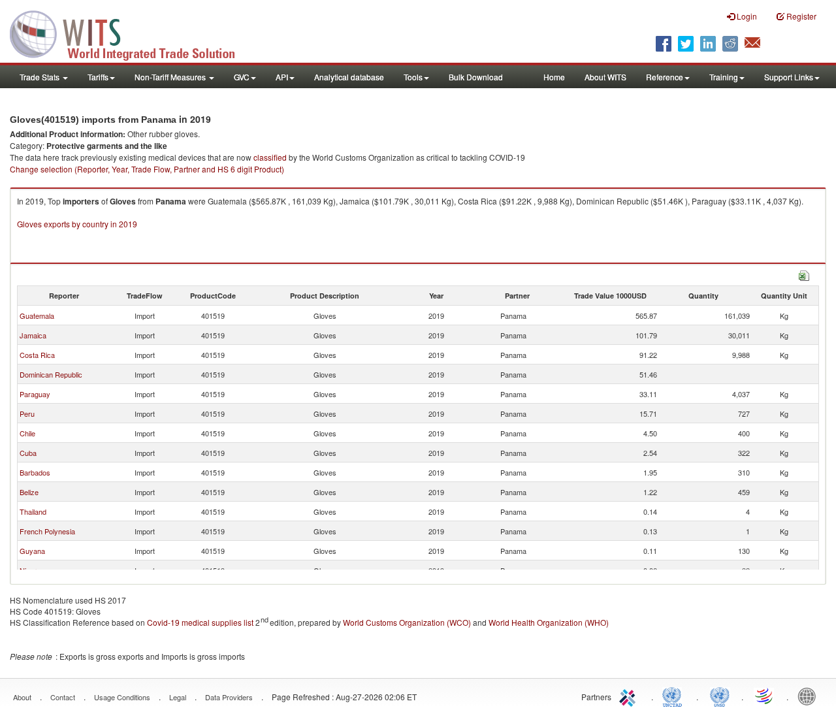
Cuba (28, 452)
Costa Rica (37, 354)
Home (554, 76)
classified (270, 157)
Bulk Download (476, 76)
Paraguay (35, 394)
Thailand (33, 511)
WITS (130, 32)
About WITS (605, 76)
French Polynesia (47, 531)
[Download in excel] (804, 274)
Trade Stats (40, 76)
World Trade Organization (765, 696)
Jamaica (33, 335)
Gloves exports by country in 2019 (77, 223)
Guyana (32, 550)
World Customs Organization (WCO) (407, 622)
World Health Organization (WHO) (549, 622)
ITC (630, 696)
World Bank (810, 696)
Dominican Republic (51, 374)
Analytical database (349, 76)
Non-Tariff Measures (171, 76)
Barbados (35, 472)
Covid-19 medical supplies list (200, 622)
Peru (27, 413)
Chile (27, 433)
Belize (29, 492)
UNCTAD (675, 696)
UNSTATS (720, 696)
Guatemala (37, 315)
